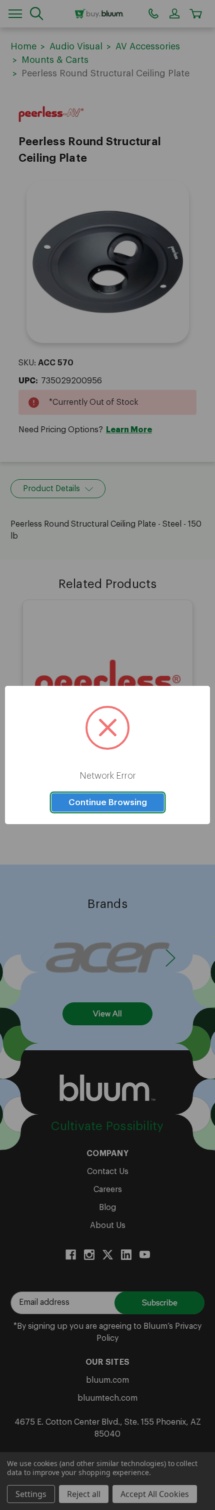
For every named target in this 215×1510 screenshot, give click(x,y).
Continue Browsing (107, 802)
